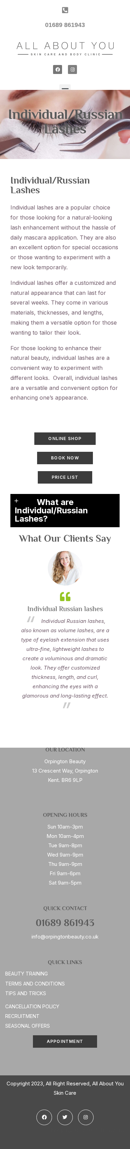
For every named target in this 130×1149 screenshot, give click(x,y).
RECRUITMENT (22, 1016)
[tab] (65, 510)
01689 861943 (65, 923)
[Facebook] (57, 69)
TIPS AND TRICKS (25, 993)
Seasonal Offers (27, 1026)
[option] (65, 631)
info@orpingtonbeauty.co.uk (65, 936)
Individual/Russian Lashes (50, 186)
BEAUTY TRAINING (26, 974)
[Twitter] (65, 1117)
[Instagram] (72, 69)
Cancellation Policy (32, 1006)
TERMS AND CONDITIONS (35, 984)
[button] (64, 438)
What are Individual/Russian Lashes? (51, 510)
